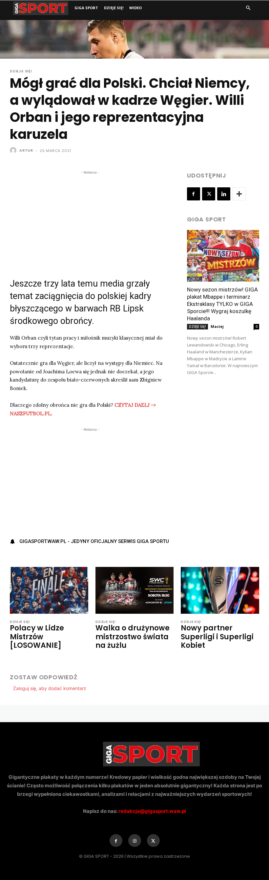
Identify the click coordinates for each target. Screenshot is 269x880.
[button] (248, 8)
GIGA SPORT (86, 7)
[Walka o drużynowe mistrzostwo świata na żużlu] (134, 590)
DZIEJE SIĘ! (113, 7)
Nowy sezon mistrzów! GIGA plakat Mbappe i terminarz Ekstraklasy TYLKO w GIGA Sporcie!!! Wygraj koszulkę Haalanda (222, 304)
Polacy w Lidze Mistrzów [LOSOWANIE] (37, 636)
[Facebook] (193, 193)
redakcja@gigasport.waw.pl (152, 811)
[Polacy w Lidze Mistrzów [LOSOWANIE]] (49, 590)
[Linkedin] (223, 193)
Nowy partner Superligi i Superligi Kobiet (217, 636)
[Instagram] (134, 840)
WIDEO (135, 7)
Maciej (217, 326)
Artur (26, 150)
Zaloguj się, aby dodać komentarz (49, 688)
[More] (239, 193)
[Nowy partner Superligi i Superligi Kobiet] (220, 590)
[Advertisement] (90, 222)
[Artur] (14, 150)
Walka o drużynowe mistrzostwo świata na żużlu (132, 636)
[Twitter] (208, 193)
